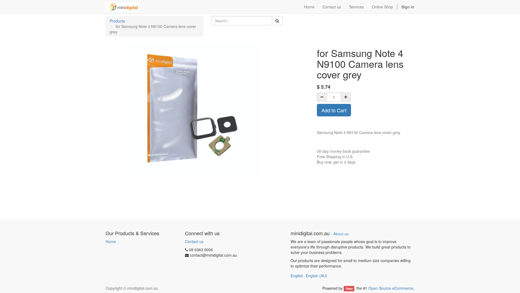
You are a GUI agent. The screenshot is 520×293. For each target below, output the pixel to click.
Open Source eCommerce (390, 288)
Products (117, 21)
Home (111, 241)
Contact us (194, 241)
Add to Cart (333, 110)
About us (341, 233)
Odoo (349, 288)
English (297, 275)
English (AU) (316, 275)
